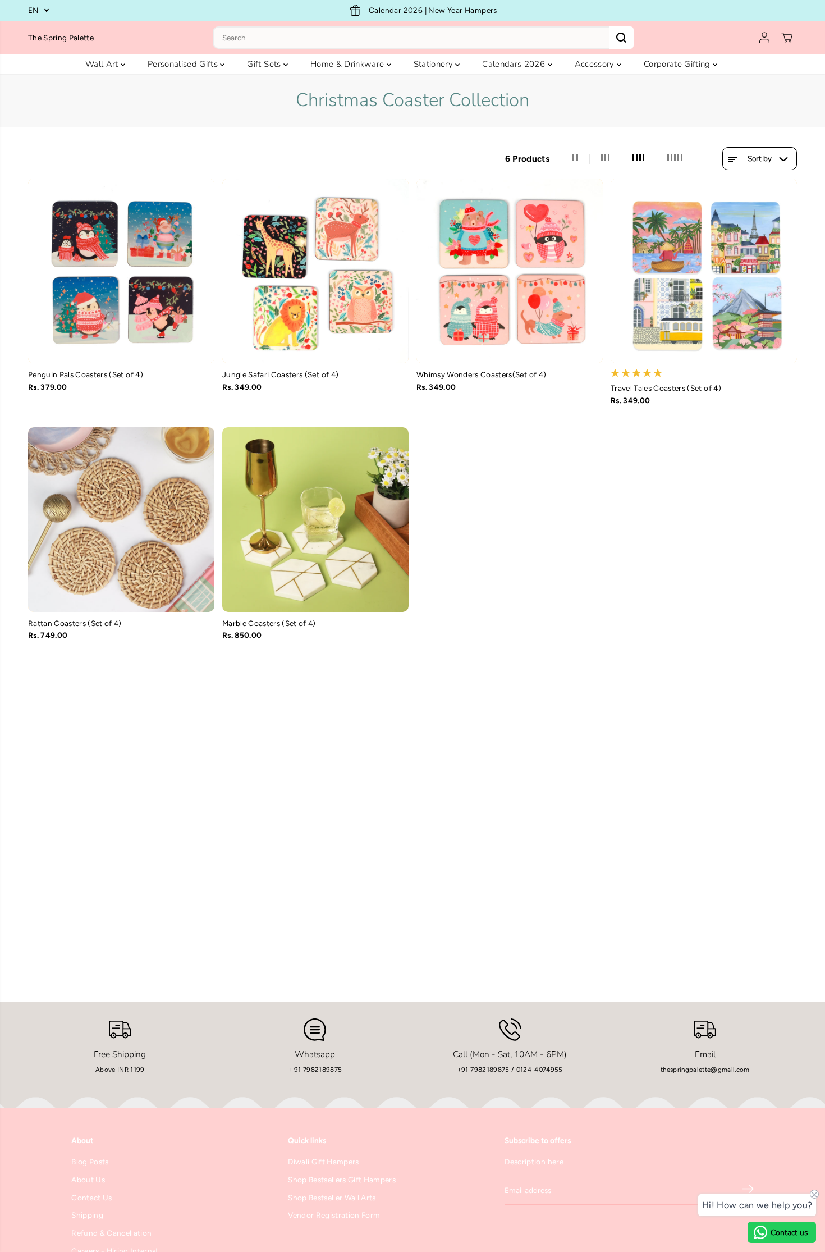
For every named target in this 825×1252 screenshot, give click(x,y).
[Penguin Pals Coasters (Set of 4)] (121, 271)
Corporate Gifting (678, 64)
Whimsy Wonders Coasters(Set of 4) (481, 374)
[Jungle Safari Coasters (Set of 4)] (315, 271)
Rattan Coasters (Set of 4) (75, 623)
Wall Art (103, 64)
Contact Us (91, 1197)
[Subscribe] (748, 1191)
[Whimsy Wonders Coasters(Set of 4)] (509, 271)
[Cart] (787, 38)
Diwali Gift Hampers (323, 1161)
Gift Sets (265, 64)
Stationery (435, 64)
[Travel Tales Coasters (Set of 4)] (704, 271)
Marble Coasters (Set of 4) (269, 623)
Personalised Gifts (184, 64)
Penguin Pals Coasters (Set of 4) (85, 374)
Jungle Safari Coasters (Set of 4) (280, 374)
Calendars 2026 (514, 64)
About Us (88, 1179)
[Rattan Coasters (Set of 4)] (121, 519)
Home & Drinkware (348, 64)
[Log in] (764, 38)
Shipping (87, 1214)
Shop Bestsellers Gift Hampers (342, 1179)
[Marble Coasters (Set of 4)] (315, 519)
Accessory (596, 64)
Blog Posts (89, 1161)
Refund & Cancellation (111, 1232)
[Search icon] (621, 37)
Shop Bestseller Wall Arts (332, 1197)
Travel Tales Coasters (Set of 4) (666, 387)
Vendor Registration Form (334, 1214)
